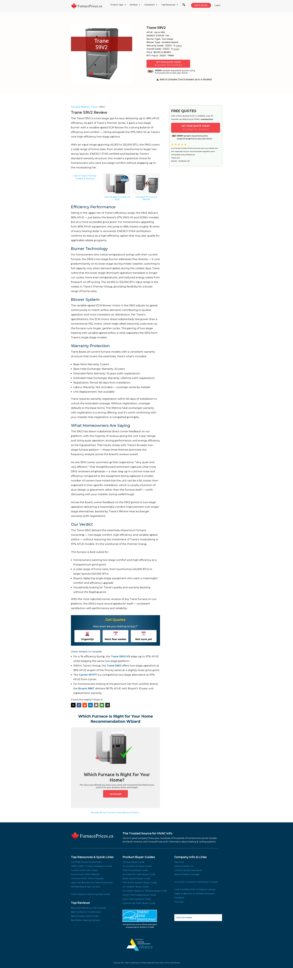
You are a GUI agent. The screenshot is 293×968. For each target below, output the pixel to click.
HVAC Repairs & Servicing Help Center (90, 894)
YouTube (178, 902)
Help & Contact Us (183, 866)
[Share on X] (73, 705)
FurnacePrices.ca (90, 6)
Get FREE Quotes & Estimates (86, 862)
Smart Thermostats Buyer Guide (139, 895)
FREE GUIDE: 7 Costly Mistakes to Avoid (91, 866)
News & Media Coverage (186, 874)
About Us (179, 862)
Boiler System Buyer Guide (136, 878)
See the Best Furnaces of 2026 (117, 198)
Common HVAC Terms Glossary (87, 878)
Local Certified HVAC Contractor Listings (195, 889)
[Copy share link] (96, 705)
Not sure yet (143, 639)
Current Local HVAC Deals (84, 870)
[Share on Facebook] (79, 705)
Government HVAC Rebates (85, 874)
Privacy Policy (159, 963)
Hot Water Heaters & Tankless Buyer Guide (145, 891)
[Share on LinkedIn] (90, 705)
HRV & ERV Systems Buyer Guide (140, 882)
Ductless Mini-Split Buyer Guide (139, 874)
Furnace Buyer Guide (133, 862)
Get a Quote (201, 5)
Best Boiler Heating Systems (85, 920)
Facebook (179, 897)
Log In (217, 5)
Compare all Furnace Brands (146, 198)
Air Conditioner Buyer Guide (137, 866)
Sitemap (177, 963)
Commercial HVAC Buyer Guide (139, 903)
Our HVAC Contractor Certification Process (196, 882)
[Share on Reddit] (84, 705)
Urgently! (87, 639)
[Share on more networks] (107, 705)
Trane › (95, 107)
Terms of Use (169, 963)
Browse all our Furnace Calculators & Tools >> (115, 812)
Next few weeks (115, 639)
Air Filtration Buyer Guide (136, 886)
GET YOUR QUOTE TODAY (168, 63)
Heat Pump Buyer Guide (135, 870)
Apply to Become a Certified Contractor (194, 893)
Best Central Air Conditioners (86, 912)
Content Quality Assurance (188, 870)
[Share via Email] (102, 705)
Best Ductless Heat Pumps (85, 916)
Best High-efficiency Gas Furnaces (88, 908)
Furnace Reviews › (81, 107)
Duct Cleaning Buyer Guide (137, 899)
